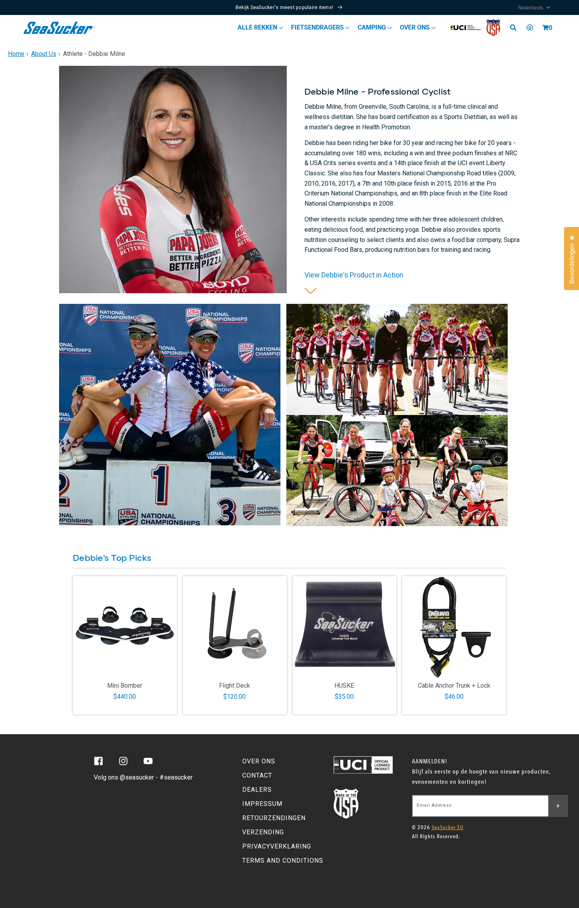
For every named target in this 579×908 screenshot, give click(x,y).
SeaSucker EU (448, 827)
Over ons (415, 27)
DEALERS (257, 789)
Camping (373, 27)
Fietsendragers (318, 27)
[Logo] (59, 28)
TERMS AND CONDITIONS (282, 860)
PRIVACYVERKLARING (276, 846)
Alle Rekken (258, 27)
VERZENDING (263, 832)
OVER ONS (258, 761)
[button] (545, 27)
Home (16, 54)
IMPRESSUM (262, 804)
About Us (43, 54)
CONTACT (257, 775)
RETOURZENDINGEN (274, 818)
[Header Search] (516, 27)
